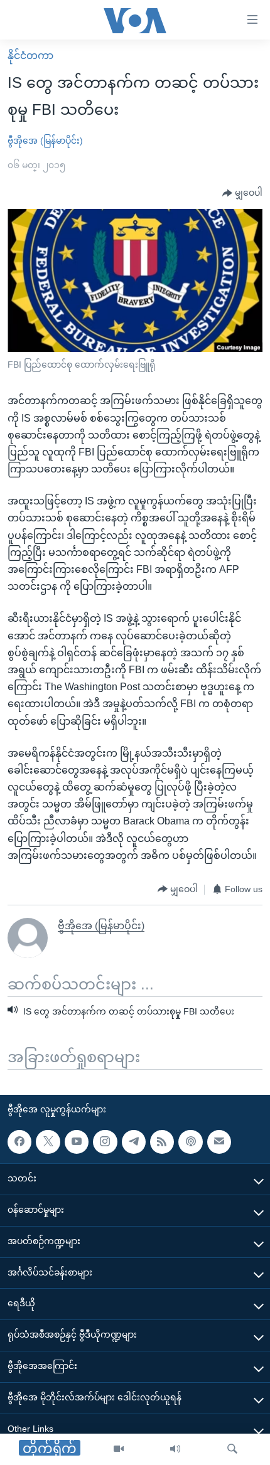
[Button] (242, 193)
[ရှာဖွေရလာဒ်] (232, 1449)
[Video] (119, 1449)
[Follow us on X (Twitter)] (48, 1141)
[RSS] (162, 1141)
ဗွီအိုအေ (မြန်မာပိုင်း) (45, 141)
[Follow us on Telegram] (134, 1141)
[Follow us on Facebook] (19, 1141)
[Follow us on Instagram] (105, 1141)
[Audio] (175, 1449)
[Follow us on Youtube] (77, 1141)
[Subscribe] (219, 1141)
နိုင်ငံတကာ (30, 55)
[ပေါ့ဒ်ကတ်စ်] (190, 1141)
